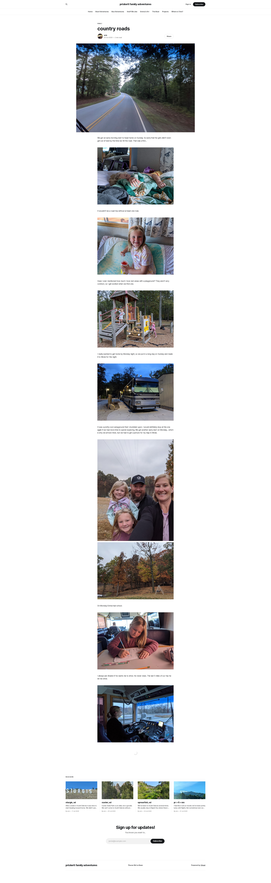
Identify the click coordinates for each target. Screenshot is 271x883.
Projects (165, 12)
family (99, 23)
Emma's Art (144, 12)
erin (105, 35)
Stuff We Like (132, 12)
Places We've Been (135, 865)
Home (90, 12)
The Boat (155, 12)
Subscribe (199, 4)
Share (169, 36)
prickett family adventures (135, 4)
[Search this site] (66, 4)
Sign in (188, 4)
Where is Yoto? (177, 12)
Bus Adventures (118, 12)
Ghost (203, 865)
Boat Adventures (102, 12)
